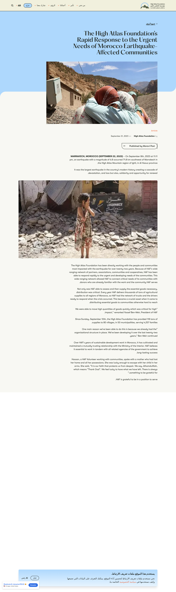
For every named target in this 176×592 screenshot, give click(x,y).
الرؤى (52, 5)
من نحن (82, 5)
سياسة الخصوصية (128, 582)
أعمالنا (62, 5)
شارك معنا (41, 5)
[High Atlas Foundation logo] (152, 5)
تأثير (72, 5)
